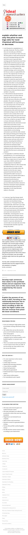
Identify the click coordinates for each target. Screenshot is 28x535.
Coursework (4, 468)
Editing (3, 487)
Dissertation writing (6, 484)
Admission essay (5, 455)
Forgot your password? (8, 397)
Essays (3, 489)
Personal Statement (6, 505)
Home (3, 450)
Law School (4, 497)
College (4, 463)
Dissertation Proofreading (7, 481)
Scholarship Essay (6, 513)
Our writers (4, 502)
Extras (3, 492)
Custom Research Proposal (8, 471)
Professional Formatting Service (9, 507)
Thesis (3, 518)
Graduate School (5, 494)
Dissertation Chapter (6, 476)
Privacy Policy (5, 520)
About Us (4, 453)
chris (5, 270)
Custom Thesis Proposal (7, 474)
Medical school (5, 500)
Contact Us (4, 466)
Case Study (4, 461)
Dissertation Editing (6, 479)
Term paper (4, 515)
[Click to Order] (14, 234)
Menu (4, 5)
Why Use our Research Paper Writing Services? (12, 510)
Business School (5, 458)
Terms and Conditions (6, 523)
